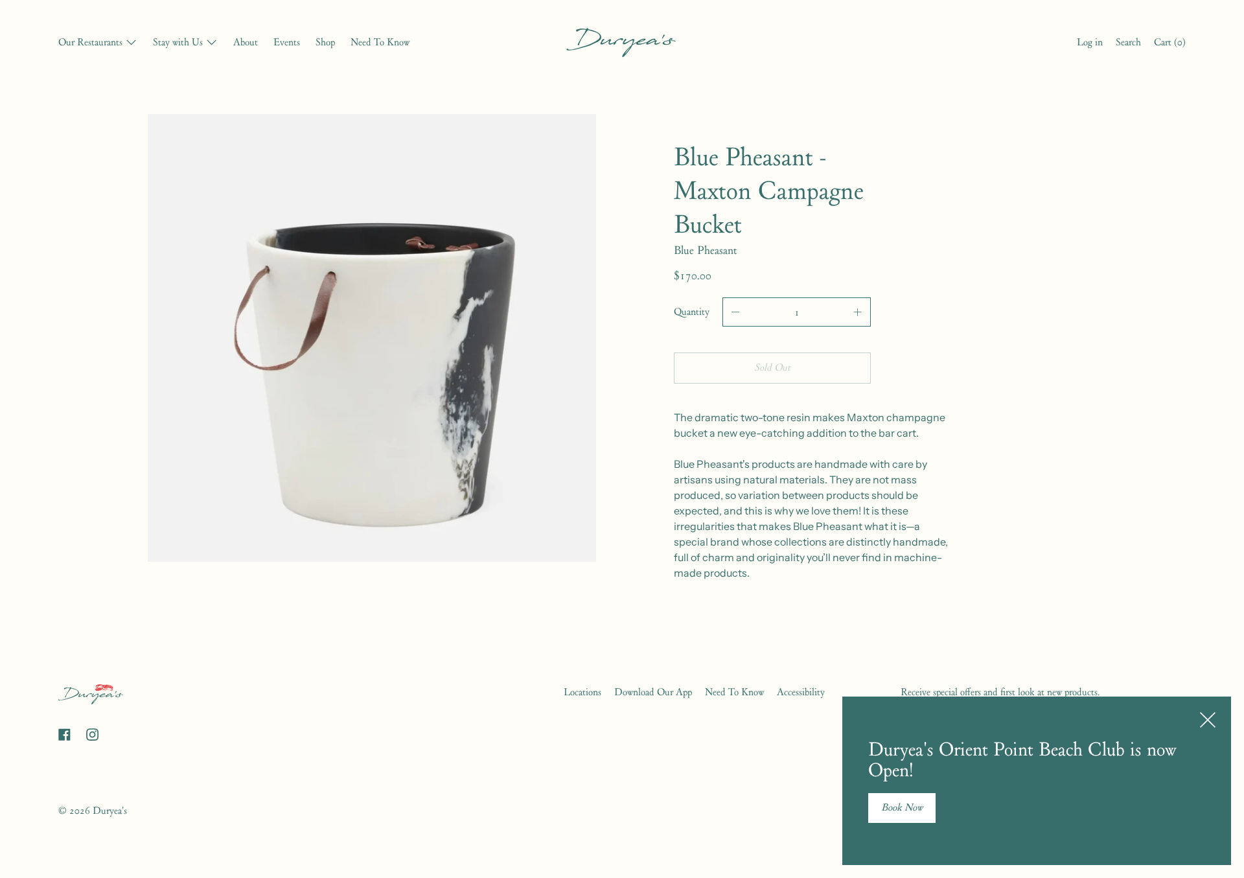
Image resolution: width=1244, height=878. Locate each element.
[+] (858, 312)
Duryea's (110, 810)
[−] (735, 312)
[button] (1128, 44)
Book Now (902, 807)
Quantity (691, 312)
